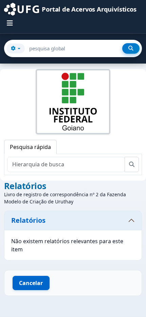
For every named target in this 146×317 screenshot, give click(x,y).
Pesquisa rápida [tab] (30, 147)
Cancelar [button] (31, 283)
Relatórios (28, 220)
